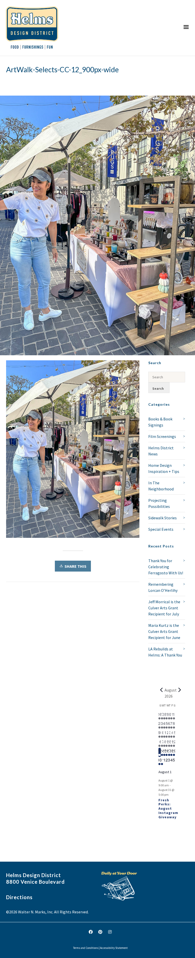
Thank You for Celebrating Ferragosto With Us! (165, 566)
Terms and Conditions (85, 948)
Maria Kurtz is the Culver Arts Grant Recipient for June (164, 631)
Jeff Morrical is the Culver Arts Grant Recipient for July (164, 607)
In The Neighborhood (161, 485)
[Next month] (180, 690)
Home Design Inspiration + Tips (163, 468)
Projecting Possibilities (159, 503)
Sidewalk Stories (162, 517)
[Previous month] (161, 690)
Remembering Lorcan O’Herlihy (162, 587)
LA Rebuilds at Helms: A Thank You (165, 652)
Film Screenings (162, 436)
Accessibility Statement (114, 948)
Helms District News (161, 450)
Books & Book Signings (160, 422)
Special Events (160, 529)
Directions (19, 897)
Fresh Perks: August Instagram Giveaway (168, 808)
